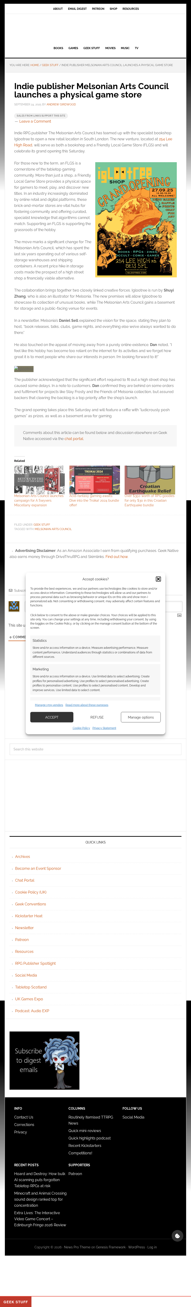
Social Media (26, 975)
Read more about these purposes (86, 704)
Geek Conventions (30, 904)
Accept (51, 717)
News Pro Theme (77, 1247)
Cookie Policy (81, 728)
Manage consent (177, 1236)
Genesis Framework (111, 1247)
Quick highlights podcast (89, 1138)
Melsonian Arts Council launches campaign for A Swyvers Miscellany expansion (39, 500)
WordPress (136, 1247)
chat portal (74, 439)
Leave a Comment (35, 121)
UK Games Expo (29, 999)
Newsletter (24, 928)
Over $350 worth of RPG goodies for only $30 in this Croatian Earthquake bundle (149, 500)
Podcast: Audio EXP (32, 1011)
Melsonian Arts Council (53, 529)
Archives (22, 856)
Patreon (22, 939)
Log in (152, 1247)
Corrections (24, 1124)
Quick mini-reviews (84, 1131)
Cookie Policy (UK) (30, 892)
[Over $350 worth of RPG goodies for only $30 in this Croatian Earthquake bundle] (150, 480)
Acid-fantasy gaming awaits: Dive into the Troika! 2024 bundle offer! (94, 500)
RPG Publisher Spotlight (35, 963)
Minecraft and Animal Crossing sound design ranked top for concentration (40, 1199)
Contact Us (23, 1117)
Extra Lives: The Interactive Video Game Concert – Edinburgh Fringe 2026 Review (40, 1219)
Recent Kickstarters (85, 1145)
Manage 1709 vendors (49, 704)
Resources (24, 951)
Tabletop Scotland (31, 987)
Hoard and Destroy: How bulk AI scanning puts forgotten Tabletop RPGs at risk (39, 1180)
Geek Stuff (42, 524)
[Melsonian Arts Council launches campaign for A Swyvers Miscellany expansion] (39, 480)
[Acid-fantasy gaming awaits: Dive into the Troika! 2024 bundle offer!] (94, 480)
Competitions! (80, 1153)
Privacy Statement (104, 728)
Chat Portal (24, 880)
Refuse (97, 717)
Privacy (20, 1132)
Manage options (141, 717)
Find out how (117, 556)
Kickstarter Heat (28, 916)
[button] (158, 579)
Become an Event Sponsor (38, 868)
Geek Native (95, 29)
